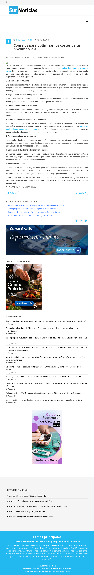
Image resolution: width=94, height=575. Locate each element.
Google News (64, 571)
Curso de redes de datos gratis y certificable (26, 511)
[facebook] (6, 2)
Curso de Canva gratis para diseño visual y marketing (30, 516)
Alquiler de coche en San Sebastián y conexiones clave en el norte (36, 205)
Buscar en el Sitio (47, 566)
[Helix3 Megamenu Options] (87, 22)
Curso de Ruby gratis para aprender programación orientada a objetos (37, 506)
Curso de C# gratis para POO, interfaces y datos (27, 496)
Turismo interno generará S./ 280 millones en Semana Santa (34, 212)
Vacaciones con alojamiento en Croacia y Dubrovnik (30, 215)
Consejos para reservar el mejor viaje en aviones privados (32, 208)
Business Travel (24, 40)
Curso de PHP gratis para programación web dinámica (30, 501)
